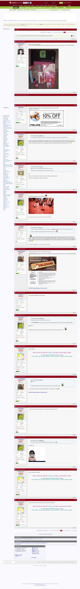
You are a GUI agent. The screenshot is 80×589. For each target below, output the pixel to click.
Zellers (4, 209)
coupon (18, 543)
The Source (5, 198)
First (49, 32)
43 (21, 307)
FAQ (11, 9)
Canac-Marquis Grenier (7, 125)
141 (58, 32)
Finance (41, 5)
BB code (33, 547)
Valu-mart (5, 205)
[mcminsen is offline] (20, 142)
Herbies (4, 142)
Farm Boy (5, 133)
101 (56, 32)
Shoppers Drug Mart (6, 189)
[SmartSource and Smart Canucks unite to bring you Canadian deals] (8, 110)
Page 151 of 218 (44, 32)
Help (65, 2)
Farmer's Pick (5, 134)
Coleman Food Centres (7, 127)
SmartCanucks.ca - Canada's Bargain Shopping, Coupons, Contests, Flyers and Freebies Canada (55, 562)
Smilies (33, 549)
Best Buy (5, 121)
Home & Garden (54, 5)
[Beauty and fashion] (63, 5)
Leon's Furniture (6, 154)
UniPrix (4, 202)
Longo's (4, 157)
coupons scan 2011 (23, 543)
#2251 (75, 41)
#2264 (75, 469)
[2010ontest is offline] (20, 173)
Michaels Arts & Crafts (7, 164)
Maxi (4, 162)
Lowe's (4, 158)
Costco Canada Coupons (7, 128)
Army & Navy (5, 119)
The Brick (5, 197)
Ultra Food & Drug (6, 201)
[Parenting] (66, 5)
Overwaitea (5, 170)
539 (21, 62)
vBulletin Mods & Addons (41, 583)
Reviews (45, 5)
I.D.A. (4, 147)
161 (71, 32)
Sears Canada (5, 188)
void (46, 543)
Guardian (4, 141)
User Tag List (17, 29)
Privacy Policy (73, 562)
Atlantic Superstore (6, 120)
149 (60, 32)
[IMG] (33, 550)
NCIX (4, 168)
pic (30, 543)
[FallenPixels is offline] (20, 356)
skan (35, 543)
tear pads (43, 543)
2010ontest (21, 165)
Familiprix (5, 132)
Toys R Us (5, 200)
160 (21, 184)
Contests (38, 5)
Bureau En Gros (6, 124)
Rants (49, 5)
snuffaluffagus (21, 251)
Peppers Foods (6, 173)
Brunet (4, 123)
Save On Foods (6, 187)
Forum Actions (26, 9)
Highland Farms (6, 143)
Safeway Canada (6, 186)
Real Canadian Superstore (8, 182)
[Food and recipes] (64, 5)
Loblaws (4, 155)
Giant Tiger (5, 139)
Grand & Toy (5, 140)
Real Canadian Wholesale (7, 183)
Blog (11, 7)
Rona (4, 185)
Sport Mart (5, 191)
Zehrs (4, 208)
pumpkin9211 (20, 43)
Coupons (25, 5)
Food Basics (5, 135)
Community (20, 9)
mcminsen (21, 134)
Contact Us (39, 562)
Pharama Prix (5, 174)
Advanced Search (66, 9)
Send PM (74, 92)
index (29, 543)
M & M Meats (5, 159)
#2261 (75, 376)
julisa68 (21, 226)
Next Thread (49, 534)
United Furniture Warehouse (6, 204)
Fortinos (4, 137)
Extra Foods (5, 130)
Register (69, 2)
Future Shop (5, 138)
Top (44, 7)
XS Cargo (5, 207)
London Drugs (5, 156)
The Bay (4, 196)
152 (66, 32)
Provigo (4, 179)
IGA (4, 148)
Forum (16, 7)
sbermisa (20, 107)
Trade (68, 7)
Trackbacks (34, 553)
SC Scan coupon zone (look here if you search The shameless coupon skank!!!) (35, 35)
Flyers (29, 5)
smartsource (38, 543)
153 (69, 32)
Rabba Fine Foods (6, 181)
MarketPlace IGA (6, 161)
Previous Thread (43, 534)
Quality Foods (5, 180)
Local (60, 7)
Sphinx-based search (43, 585)
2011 (16, 543)
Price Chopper (5, 176)
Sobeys (4, 190)
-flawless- (20, 295)
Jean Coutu (5, 151)
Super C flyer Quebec (7, 194)
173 (21, 367)
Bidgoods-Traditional (7, 122)
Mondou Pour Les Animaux (8, 165)
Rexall (4, 184)
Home (14, 5)
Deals (16, 5)
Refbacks (17, 555)
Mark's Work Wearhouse (7, 160)
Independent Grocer (6, 150)
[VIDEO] (33, 551)
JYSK (4, 152)
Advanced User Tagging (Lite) (34, 583)
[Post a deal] (69, 5)
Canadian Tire (5, 126)
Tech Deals (20, 5)
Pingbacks (17, 554)
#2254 (75, 163)
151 (64, 32)
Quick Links (33, 9)
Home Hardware (6, 145)
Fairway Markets (6, 131)
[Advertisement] (38, 100)
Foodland (4, 136)
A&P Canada (5, 118)
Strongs (4, 193)
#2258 (75, 292)
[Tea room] (61, 5)
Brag (53, 7)
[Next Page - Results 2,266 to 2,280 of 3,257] (75, 33)
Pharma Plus (5, 175)
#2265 (75, 499)
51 (50, 530)
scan (33, 543)
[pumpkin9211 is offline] (20, 51)
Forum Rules (33, 557)
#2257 (75, 248)
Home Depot (5, 144)
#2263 (75, 437)
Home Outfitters (6, 146)
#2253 (75, 132)
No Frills (4, 169)
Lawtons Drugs (6, 153)
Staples (4, 192)
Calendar (14, 9)
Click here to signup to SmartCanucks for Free (22, 94)
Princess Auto (5, 178)
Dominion (5, 129)
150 (62, 32)
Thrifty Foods (5, 199)
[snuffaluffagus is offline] (20, 259)
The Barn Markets (6, 195)
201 (73, 32)
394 (21, 154)
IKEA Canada (5, 149)
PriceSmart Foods (6, 177)
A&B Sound (5, 117)
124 (21, 269)
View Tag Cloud (18, 544)
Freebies (33, 5)
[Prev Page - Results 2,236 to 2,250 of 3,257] (51, 32)
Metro (4, 163)
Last (75, 530)
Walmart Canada (6, 206)
